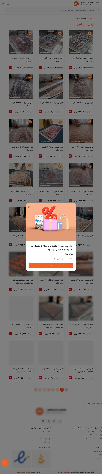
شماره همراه (69, 254)
